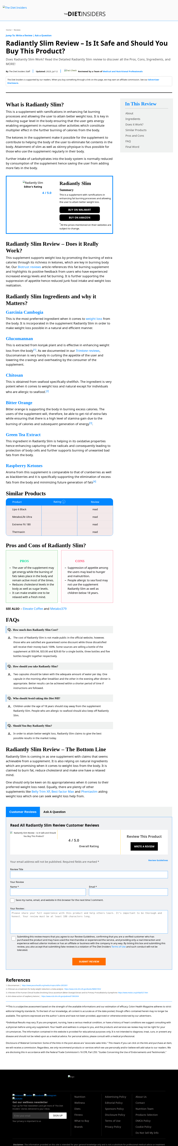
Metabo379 (58, 608)
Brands (78, 1126)
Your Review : (17, 908)
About (129, 113)
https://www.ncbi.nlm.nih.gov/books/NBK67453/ (82, 989)
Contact (140, 1102)
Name (14, 886)
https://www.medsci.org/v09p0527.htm (133, 992)
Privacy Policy (113, 1126)
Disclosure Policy (115, 1114)
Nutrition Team (145, 1108)
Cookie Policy (143, 1126)
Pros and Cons (134, 136)
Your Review (17, 882)
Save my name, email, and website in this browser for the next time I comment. (59, 900)
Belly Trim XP (41, 791)
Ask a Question (43, 35)
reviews (88, 350)
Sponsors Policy (114, 1108)
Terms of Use (118, 946)
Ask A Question (54, 812)
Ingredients (132, 119)
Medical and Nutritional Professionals (123, 71)
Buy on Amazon (80, 217)
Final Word (132, 147)
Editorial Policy (114, 1102)
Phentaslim (89, 791)
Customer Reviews (22, 812)
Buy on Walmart (79, 209)
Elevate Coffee (33, 608)
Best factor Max (62, 791)
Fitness (78, 1114)
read (95, 509)
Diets (77, 1108)
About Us (141, 1096)
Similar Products (136, 130)
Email (93, 886)
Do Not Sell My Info (147, 1132)
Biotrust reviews (29, 267)
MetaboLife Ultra (22, 516)
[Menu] (15, 7)
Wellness (79, 1102)
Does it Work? (134, 124)
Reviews (17, 30)
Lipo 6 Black (19, 509)
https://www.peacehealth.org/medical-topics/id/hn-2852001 (45, 985)
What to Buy (81, 1120)
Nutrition (79, 1096)
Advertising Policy (115, 1096)
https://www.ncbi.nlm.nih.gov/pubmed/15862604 (60, 996)
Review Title (16, 869)
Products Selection (147, 1114)
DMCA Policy (143, 1120)
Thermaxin (18, 532)
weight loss (94, 318)
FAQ (128, 141)
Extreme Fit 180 (21, 524)
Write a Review (24, 35)
